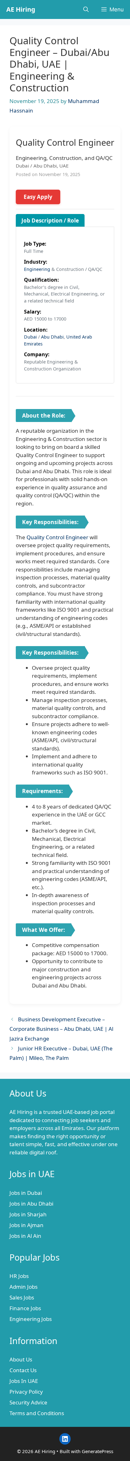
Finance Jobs (25, 1308)
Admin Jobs (23, 1286)
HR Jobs (19, 1276)
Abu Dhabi (52, 337)
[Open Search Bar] (86, 9)
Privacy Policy (26, 1391)
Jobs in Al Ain (25, 1235)
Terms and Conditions (36, 1413)
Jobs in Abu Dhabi (31, 1203)
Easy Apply (38, 196)
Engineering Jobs (30, 1319)
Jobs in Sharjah (28, 1214)
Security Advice (28, 1402)
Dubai (30, 337)
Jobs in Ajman (26, 1225)
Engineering (37, 269)
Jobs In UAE (23, 1381)
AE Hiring (20, 9)
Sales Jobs (21, 1297)
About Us (20, 1359)
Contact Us (23, 1370)
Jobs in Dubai (25, 1192)
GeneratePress (97, 1451)
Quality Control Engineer (57, 537)
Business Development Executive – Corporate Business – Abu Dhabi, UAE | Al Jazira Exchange (61, 1029)
